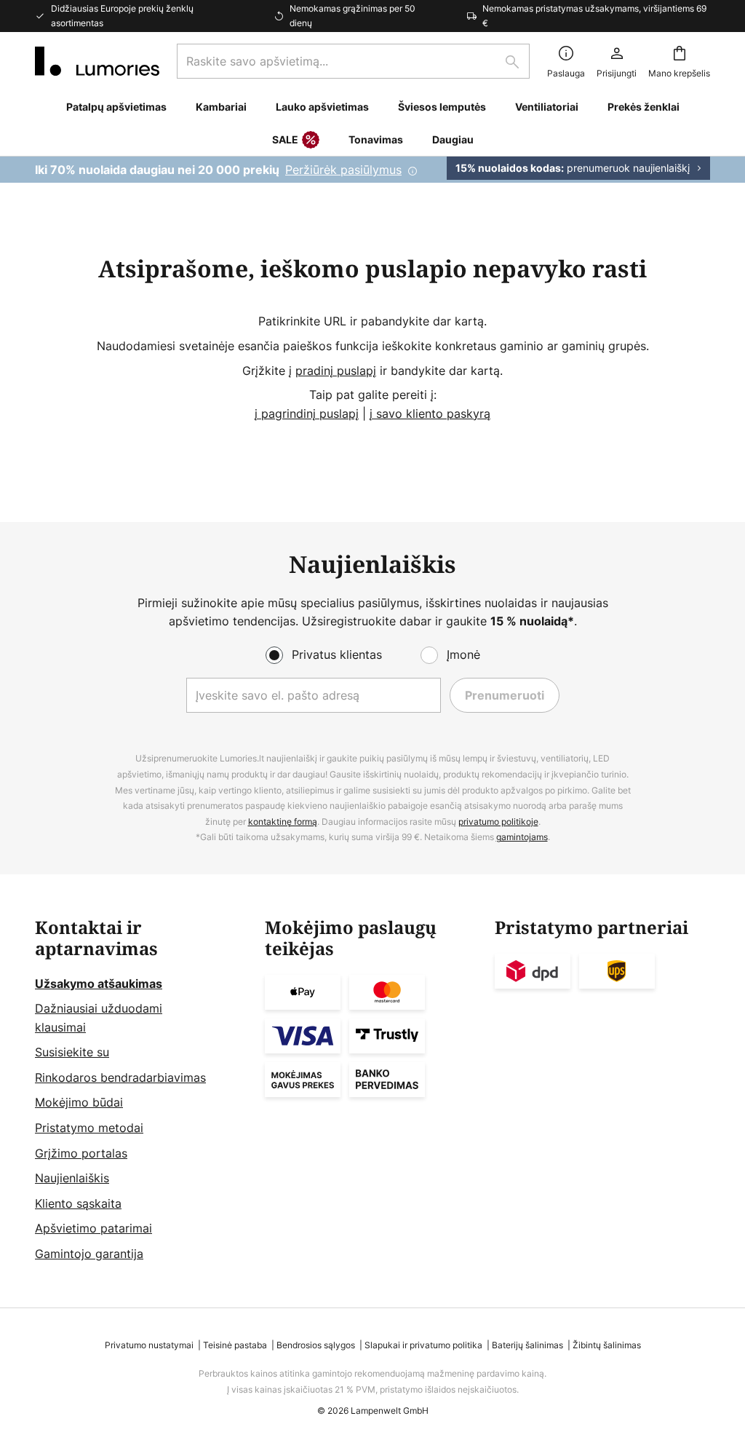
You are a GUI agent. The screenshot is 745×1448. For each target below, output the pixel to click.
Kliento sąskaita (78, 1203)
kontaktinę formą (282, 821)
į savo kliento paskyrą (430, 413)
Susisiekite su (72, 1052)
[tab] (142, 1091)
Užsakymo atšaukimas (98, 983)
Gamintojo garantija (89, 1254)
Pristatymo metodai (89, 1128)
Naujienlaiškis (72, 1178)
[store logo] (97, 61)
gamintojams (522, 837)
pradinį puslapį (335, 371)
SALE (285, 139)
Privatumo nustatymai (149, 1345)
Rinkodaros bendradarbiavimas (120, 1077)
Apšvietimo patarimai (93, 1228)
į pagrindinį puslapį (307, 413)
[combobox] (353, 61)
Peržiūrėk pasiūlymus (343, 170)
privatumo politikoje (498, 821)
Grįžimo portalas (81, 1153)
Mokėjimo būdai (79, 1102)
